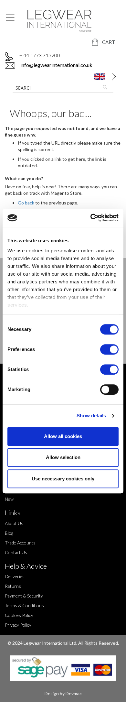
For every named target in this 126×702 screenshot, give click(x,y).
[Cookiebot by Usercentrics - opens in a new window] (91, 218)
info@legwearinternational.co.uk (55, 65)
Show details (91, 415)
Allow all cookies (63, 436)
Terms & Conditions (24, 605)
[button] (100, 76)
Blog (9, 533)
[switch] (109, 350)
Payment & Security (24, 595)
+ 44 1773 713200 (39, 55)
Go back (26, 202)
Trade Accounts (20, 542)
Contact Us (16, 552)
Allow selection (63, 457)
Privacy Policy (18, 625)
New (9, 499)
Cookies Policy (19, 615)
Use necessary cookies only (63, 478)
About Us (14, 523)
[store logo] (63, 21)
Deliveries (15, 576)
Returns (13, 586)
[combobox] (63, 87)
